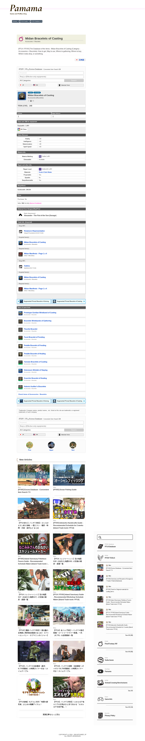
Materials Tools (65, 85)
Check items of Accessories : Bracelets (32, 394)
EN (37, 85)
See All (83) (129, 651)
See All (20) (129, 635)
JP (23, 85)
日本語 (81, 60)
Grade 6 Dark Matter (45, 172)
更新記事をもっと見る (51, 714)
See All (130, 690)
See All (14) (129, 707)
